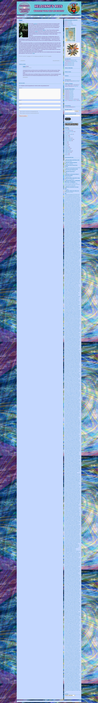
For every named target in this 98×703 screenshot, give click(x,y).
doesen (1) (67, 300)
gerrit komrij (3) (70, 342)
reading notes (76, 190)
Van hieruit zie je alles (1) (69, 650)
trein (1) (76, 638)
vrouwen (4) (78, 664)
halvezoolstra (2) (74, 355)
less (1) (67, 439)
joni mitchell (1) (71, 412)
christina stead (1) (68, 261)
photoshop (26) (71, 512)
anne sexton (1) (73, 221)
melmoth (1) (78, 462)
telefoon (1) (71, 579)
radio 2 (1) (73, 525)
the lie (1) (71, 596)
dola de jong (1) (71, 300)
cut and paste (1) (77, 273)
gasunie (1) (70, 337)
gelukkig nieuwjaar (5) (69, 340)
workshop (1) (77, 678)
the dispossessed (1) (75, 585)
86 (79, 100)
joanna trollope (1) (74, 405)
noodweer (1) (78, 488)
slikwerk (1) (76, 561)
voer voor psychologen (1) (70, 661)
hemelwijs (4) (71, 367)
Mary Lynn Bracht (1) (72, 458)
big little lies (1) (67, 243)
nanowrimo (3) (69, 477)
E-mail (20, 104)
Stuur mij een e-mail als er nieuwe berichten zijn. (29, 113)
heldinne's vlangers (68, 140)
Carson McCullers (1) (76, 255)
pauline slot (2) (72, 508)
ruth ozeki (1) (75, 539)
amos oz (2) (75, 215)
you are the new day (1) (73, 683)
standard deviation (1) (68, 567)
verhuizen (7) (78, 652)
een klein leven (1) (72, 310)
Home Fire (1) (73, 378)
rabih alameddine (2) (69, 524)
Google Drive (76, 86)
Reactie (20, 87)
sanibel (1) (78, 540)
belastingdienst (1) (70, 241)
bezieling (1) (72, 242)
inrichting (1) (67, 394)
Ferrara (73, 171)
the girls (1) (74, 588)
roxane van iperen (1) (71, 538)
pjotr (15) (69, 516)
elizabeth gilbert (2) (70, 313)
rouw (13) (66, 538)
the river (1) (70, 614)
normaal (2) (69, 490)
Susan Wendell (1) (68, 574)
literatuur (66, 144)
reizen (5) (66, 530)
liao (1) (66, 440)
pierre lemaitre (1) (69, 515)
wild (42, 56)
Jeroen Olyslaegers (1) (68, 404)
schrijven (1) (78, 551)
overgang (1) (78, 502)
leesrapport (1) (70, 435)
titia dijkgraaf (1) (70, 633)
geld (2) (67, 338)
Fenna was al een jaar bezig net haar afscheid (72, 167)
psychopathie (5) (72, 521)
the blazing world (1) (71, 580)
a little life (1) (68, 198)
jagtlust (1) (66, 399)
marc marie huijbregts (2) (69, 450)
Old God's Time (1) (75, 494)
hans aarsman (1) (72, 358)
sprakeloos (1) (72, 566)
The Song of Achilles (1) (69, 619)
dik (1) (73, 297)
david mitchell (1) (76, 278)
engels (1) (72, 319)
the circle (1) (77, 584)
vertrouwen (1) (73, 655)
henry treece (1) (67, 368)
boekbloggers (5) (68, 247)
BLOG (52, 16)
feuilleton (66, 135)
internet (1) (75, 394)
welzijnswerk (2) (67, 669)
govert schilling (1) (68, 350)
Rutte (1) (78, 539)
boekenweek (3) (73, 247)
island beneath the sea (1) (73, 396)
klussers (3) (68, 426)
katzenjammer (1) (69, 421)
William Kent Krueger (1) (75, 677)
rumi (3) (71, 539)
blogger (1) (77, 246)
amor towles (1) (70, 215)
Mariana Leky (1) (76, 454)
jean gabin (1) (67, 403)
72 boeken (71, 91)
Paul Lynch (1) (67, 508)
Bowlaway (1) (78, 251)
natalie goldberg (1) (72, 479)
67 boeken (74, 100)
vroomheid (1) (67, 664)
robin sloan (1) (76, 534)
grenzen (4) (67, 351)
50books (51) (70, 197)
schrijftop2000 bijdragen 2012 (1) (70, 549)
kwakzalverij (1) (73, 431)
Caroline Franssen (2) (69, 255)
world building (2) (68, 679)
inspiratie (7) (71, 394)
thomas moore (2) (72, 629)
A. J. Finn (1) (68, 201)
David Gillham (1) (70, 278)
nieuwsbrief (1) (74, 485)
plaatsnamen (70, 22)
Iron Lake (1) (76, 395)
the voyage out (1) (71, 623)
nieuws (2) (70, 485)
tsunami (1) (74, 641)
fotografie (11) (72, 332)
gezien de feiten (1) (73, 345)
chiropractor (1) (70, 260)
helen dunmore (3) (76, 364)
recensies (28, 56)
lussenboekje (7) (75, 445)
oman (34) (71, 495)
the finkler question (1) (68, 588)
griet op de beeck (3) (72, 351)
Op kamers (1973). (68, 176)
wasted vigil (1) (68, 668)
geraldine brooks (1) (68, 341)
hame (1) (78, 355)
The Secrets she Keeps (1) (73, 616)
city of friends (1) (74, 264)
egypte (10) (68, 311)
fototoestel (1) (76, 332)
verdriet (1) (66, 652)
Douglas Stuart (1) (72, 302)
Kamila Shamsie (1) (72, 418)
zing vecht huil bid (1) (74, 686)
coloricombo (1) (71, 266)
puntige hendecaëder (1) (72, 522)
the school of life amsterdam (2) (71, 615)
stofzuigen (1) (78, 570)
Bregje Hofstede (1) (77, 252)
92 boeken (71, 97)
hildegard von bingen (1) (72, 376)
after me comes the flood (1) (70, 207)
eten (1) (71, 322)
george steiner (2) (76, 340)
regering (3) (77, 529)
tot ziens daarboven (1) (73, 634)
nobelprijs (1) (71, 488)
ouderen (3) (73, 502)
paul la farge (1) (76, 507)
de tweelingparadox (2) (71, 288)
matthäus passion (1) (68, 459)
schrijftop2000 (67, 148)
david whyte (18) (72, 279)
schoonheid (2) (67, 544)
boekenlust (75, 162)
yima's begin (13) (71, 682)
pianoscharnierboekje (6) (70, 513)
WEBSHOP (47, 16)
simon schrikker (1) (75, 557)
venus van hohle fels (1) (75, 651)
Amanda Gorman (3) (76, 212)
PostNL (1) (66, 520)
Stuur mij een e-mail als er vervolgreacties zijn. (29, 111)
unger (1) (74, 643)
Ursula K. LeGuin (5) (71, 646)
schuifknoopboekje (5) (74, 553)
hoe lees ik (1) (68, 378)
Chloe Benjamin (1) (76, 260)
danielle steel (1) (74, 277)
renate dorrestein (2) (74, 530)
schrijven (66, 153)
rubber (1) (77, 538)
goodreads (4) (72, 349)
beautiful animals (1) (73, 238)
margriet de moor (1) (72, 453)
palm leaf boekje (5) (73, 504)
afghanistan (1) (73, 206)
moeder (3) (67, 471)
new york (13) (75, 484)
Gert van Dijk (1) (75, 342)
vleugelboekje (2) (77, 659)
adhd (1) (78, 203)
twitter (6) (70, 642)
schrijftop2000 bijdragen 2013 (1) (70, 551)
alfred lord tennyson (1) (69, 210)
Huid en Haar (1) (68, 385)
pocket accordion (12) (73, 517)
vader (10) (73, 647)
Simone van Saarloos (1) (76, 558)
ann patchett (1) (68, 219)
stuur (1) (73, 571)
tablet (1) (69, 576)
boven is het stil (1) (72, 251)
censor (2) (78, 256)
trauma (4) (70, 637)
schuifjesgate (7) (67, 553)
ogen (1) (75, 493)
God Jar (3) (77, 346)
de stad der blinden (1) (72, 286)
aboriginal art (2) (73, 202)
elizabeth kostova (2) (69, 314)
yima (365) (66, 682)
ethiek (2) (74, 322)
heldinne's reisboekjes (68, 139)
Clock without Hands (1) (71, 265)
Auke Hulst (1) (72, 233)
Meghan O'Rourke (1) (71, 462)
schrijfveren (67, 149)
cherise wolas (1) (69, 259)
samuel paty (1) (67, 540)
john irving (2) (78, 408)
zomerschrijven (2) (68, 688)
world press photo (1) (74, 679)
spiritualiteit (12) (67, 566)
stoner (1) (66, 571)
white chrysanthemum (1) (72, 674)
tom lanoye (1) (75, 633)
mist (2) (76, 470)
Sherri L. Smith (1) (71, 556)
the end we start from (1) (69, 587)
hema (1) (67, 367)
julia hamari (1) (67, 417)
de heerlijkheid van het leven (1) (73, 282)
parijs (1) (71, 506)
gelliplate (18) (71, 338)
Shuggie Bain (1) (69, 557)
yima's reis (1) (76, 682)
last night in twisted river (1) (75, 432)
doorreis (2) (74, 301)
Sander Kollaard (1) (73, 540)
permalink (49, 56)
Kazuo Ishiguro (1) (75, 421)
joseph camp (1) (68, 414)
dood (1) (66, 301)
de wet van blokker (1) (68, 291)
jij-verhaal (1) (75, 404)
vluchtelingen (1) (67, 660)
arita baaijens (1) (67, 228)
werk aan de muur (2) (71, 670)
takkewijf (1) (73, 576)
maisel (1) (72, 449)
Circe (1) (77, 261)
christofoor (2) (73, 261)
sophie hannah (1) (70, 565)
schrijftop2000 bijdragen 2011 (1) (70, 548)
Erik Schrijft (76, 169)
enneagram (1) (76, 319)
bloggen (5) (74, 246)
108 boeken (72, 90)
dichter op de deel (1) (73, 296)
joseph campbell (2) (75, 414)
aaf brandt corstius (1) (74, 201)
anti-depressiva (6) (71, 224)
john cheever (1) (72, 408)
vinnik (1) (73, 656)
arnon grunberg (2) (74, 228)
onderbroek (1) (75, 495)
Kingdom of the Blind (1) (74, 423)
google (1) (77, 349)
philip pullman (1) (69, 511)
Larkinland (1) (68, 432)
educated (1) (67, 310)
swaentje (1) (73, 574)
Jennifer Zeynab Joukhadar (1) (75, 403)
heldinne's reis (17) (69, 364)
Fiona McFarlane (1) (70, 331)
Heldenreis (66, 75)
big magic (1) (72, 243)
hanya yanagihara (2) (71, 359)
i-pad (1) (70, 386)
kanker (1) (77, 418)
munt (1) (73, 475)
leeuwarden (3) (75, 435)
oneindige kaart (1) (70, 497)
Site (19, 107)
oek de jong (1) (71, 493)
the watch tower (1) (71, 624)
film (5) (66, 331)
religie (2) (69, 530)
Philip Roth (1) (74, 511)
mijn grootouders (56, 60)
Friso (34, 53)
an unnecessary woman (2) (71, 216)
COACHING (28, 16)
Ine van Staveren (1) (76, 391)
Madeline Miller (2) (74, 448)
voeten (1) (76, 661)
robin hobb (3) (71, 534)
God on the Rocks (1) (68, 347)
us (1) (76, 646)
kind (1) (68, 423)
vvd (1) (73, 665)
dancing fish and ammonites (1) (73, 275)
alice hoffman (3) (70, 211)
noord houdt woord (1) (68, 489)
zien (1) (66, 686)
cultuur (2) (72, 273)
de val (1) (77, 288)
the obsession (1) (69, 605)
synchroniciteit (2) (75, 575)
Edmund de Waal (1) (70, 309)
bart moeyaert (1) (72, 237)
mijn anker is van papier (69, 134)
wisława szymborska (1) (71, 678)
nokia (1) (74, 488)
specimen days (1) (77, 565)
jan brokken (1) (76, 399)
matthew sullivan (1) (75, 459)
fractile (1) (66, 333)
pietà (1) (73, 515)
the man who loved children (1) (72, 598)
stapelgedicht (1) (75, 567)
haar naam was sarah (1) (69, 354)
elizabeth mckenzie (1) (69, 315)
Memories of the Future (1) (69, 463)
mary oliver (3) (78, 458)
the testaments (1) (68, 620)
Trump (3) (70, 641)
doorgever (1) (70, 301)
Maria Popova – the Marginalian (70, 181)
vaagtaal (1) (69, 647)
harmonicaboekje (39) (68, 360)
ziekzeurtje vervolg (73, 60)
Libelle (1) (69, 440)
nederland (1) (74, 481)
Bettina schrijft (77, 160)
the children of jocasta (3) (70, 584)
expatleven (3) (70, 323)
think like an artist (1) (68, 628)
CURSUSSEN (22, 16)
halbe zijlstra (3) (68, 355)
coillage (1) (77, 265)
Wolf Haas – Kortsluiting (69, 163)
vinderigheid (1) (69, 656)
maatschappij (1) (67, 448)
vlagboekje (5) (67, 659)
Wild (44, 30)
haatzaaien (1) (75, 354)
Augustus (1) (68, 233)
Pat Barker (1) (75, 506)
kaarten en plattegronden (72, 25)
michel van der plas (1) (73, 467)
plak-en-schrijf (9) (73, 516)
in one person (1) (70, 390)
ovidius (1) (71, 503)
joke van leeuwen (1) (73, 409)
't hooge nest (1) (67, 194)
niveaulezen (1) (74, 486)
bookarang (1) (76, 250)
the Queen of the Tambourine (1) (73, 610)
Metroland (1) (76, 463)
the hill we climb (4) (71, 593)
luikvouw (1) (70, 445)
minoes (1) (73, 470)
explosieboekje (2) (76, 323)
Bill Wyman (67, 189)
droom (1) (75, 305)
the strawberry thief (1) (76, 619)
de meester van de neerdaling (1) (73, 283)
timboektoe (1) (73, 632)
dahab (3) (76, 274)
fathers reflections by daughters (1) (72, 327)
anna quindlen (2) (71, 220)
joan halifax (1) (68, 405)
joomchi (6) (75, 412)
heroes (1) (72, 369)
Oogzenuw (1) (75, 498)
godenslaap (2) (74, 347)
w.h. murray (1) (77, 665)
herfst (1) (76, 368)
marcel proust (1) (76, 450)
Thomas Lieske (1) (75, 628)
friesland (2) (78, 336)
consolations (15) (75, 269)
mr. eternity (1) (73, 472)
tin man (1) (77, 632)
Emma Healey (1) (69, 318)
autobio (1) (73, 234)
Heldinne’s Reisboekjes (69, 67)
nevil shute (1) (71, 484)
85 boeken (71, 92)
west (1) (76, 670)
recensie (35, 23)
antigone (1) (76, 224)
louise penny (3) (67, 444)
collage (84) (67, 266)
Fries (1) (74, 336)
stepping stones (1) (72, 570)
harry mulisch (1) (75, 360)
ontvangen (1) (70, 498)
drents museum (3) (68, 305)
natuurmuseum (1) (72, 480)
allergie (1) (75, 211)
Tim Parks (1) (68, 632)
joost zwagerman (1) (71, 413)
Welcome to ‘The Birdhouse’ (69, 179)
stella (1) (76, 569)
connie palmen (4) (69, 269)
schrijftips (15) (76, 547)
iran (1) (72, 395)
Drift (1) (72, 305)
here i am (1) (72, 368)
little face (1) (71, 441)
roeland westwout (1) (74, 535)
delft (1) (75, 292)
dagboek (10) (73, 274)
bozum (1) (66, 252)
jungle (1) (77, 417)
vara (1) (74, 650)
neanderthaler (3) (69, 481)
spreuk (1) (76, 566)
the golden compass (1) (74, 589)
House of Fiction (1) (71, 381)
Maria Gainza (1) (70, 454)
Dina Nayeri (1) (76, 297)
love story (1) (72, 444)
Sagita (24, 66)
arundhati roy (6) (75, 229)
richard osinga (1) (73, 533)
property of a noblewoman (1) (73, 520)
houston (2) (76, 381)
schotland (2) (72, 544)
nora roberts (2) (75, 489)
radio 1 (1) (69, 525)
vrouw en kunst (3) (73, 664)
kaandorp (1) (67, 418)
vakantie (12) (77, 647)
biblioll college (77, 178)
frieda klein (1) (70, 336)
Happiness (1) (78, 359)
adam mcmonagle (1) (72, 203)
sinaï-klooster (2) (67, 560)
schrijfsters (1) (71, 547)
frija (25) (66, 337)
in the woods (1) (75, 390)
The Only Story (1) (75, 605)
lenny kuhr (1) (73, 436)
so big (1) (71, 562)
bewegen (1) (68, 242)
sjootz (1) (77, 560)
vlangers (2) (72, 659)
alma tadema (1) (70, 212)
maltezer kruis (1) (77, 449)
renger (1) (69, 531)
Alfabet (66, 172)
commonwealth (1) (73, 268)
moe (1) (78, 470)
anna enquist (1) (74, 219)
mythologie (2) (68, 476)
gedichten (66, 136)
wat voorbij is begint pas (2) (75, 668)
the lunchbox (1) (72, 597)
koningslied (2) (72, 427)
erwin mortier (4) (67, 322)
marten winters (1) (75, 457)
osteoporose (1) (68, 502)
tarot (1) (73, 578)
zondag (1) (73, 688)
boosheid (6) (67, 251)
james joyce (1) (71, 399)
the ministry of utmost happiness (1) (72, 601)
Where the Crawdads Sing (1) (70, 673)
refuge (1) (73, 529)
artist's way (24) (69, 229)
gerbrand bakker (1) (75, 341)
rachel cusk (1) (75, 524)
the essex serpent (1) (76, 587)
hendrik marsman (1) (77, 367)
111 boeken (71, 95)
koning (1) (67, 427)
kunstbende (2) (69, 430)
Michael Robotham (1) (75, 466)
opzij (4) (71, 499)
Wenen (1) (72, 669)
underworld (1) (70, 643)
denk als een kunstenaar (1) (73, 293)
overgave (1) (67, 503)
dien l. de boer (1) (69, 297)
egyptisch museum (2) (73, 311)
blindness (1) (69, 246)
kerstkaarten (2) (72, 422)
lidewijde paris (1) (73, 440)
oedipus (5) (67, 493)
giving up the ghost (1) (71, 346)
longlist (36, 31)
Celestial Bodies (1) (73, 256)
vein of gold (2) (68, 651)
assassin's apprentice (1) (74, 230)
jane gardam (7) (77, 400)
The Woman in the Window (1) (73, 625)
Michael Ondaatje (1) (68, 466)
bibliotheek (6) (77, 242)
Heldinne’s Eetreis (68, 71)
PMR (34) (68, 517)
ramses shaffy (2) (73, 526)
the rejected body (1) (73, 611)
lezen (66, 143)
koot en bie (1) (77, 427)
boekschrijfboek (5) (73, 248)
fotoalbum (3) (67, 332)
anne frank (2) (68, 221)
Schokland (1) (75, 543)
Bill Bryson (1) (76, 243)
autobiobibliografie (68, 130)
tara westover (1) (69, 578)
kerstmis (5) (77, 422)
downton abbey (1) (75, 304)
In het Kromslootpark (68, 161)
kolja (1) (71, 426)
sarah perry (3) (67, 542)
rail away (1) (77, 525)
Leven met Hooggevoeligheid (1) (74, 439)
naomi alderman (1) (75, 477)
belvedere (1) (75, 241)
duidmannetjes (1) (76, 306)
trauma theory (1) (75, 637)
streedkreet (22, 60)
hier (70, 26)
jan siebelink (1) (72, 400)
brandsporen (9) (71, 252)
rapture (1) (78, 526)
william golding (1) (68, 677)
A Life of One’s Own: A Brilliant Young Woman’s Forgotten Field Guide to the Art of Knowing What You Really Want (72, 184)
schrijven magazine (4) (68, 552)
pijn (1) (76, 515)
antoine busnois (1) (73, 225)
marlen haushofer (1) (68, 457)
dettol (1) (70, 295)
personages (70, 21)
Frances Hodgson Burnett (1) (73, 333)
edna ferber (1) (76, 309)
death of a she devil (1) (70, 292)
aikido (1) (77, 207)
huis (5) (76, 385)
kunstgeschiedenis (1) (76, 430)
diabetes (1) (74, 295)
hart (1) (79, 360)
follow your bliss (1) (77, 331)
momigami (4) (71, 471)
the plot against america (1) (72, 607)
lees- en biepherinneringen (69, 131)
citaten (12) (70, 264)
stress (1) (69, 571)
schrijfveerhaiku (67, 152)
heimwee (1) (74, 363)
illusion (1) (67, 387)
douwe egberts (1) (69, 304)
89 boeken (71, 99)
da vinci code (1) (67, 274)
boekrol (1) (68, 248)
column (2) (76, 266)
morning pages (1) (68, 472)
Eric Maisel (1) (78, 320)
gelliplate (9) (75, 338)
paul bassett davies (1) (70, 507)
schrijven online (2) (76, 552)
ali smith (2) (75, 210)
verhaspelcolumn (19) (72, 652)
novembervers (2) (74, 490)
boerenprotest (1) (71, 250)
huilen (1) (73, 385)
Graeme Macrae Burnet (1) (75, 350)
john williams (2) (67, 409)
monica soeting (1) (76, 471)
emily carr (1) (76, 315)
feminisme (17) (70, 329)
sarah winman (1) (73, 542)
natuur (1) (67, 480)
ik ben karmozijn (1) (75, 386)
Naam (20, 100)
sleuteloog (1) (72, 561)
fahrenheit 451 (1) (72, 324)
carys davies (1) (67, 256)
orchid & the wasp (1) (76, 499)
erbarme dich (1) (73, 320)
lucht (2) (76, 444)
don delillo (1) (76, 300)
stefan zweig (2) (72, 569)
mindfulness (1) (68, 470)
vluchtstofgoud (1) (74, 660)
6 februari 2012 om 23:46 (27, 67)
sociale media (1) (76, 562)
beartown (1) (68, 238)
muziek (66, 145)
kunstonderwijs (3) (68, 431)
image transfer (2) (72, 387)
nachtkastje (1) (73, 476)
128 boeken (72, 96)
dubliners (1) (71, 306)
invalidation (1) (68, 395)
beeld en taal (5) (73, 239)
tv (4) (76, 641)
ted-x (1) (67, 579)
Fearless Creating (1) (72, 328)
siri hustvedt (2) (73, 560)
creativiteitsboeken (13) (73, 270)
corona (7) (67, 270)
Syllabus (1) (71, 575)
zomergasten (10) (76, 687)
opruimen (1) (68, 499)
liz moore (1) (75, 441)
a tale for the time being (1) (74, 198)
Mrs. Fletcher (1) (68, 475)
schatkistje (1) (71, 543)
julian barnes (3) (72, 417)
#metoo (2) (72, 194)
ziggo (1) (69, 686)
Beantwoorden (25, 77)
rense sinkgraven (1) (75, 531)
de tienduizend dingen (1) (72, 287)
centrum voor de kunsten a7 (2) (70, 257)
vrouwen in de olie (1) (68, 665)
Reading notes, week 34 (69, 192)
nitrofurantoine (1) (69, 486)
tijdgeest (66, 154)
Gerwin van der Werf (38, 56)
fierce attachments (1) (76, 329)
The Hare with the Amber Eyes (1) (70, 592)
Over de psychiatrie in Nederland (70, 170)
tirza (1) (66, 633)
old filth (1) (70, 494)
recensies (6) (70, 529)
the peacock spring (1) (73, 606)
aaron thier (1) (68, 202)
